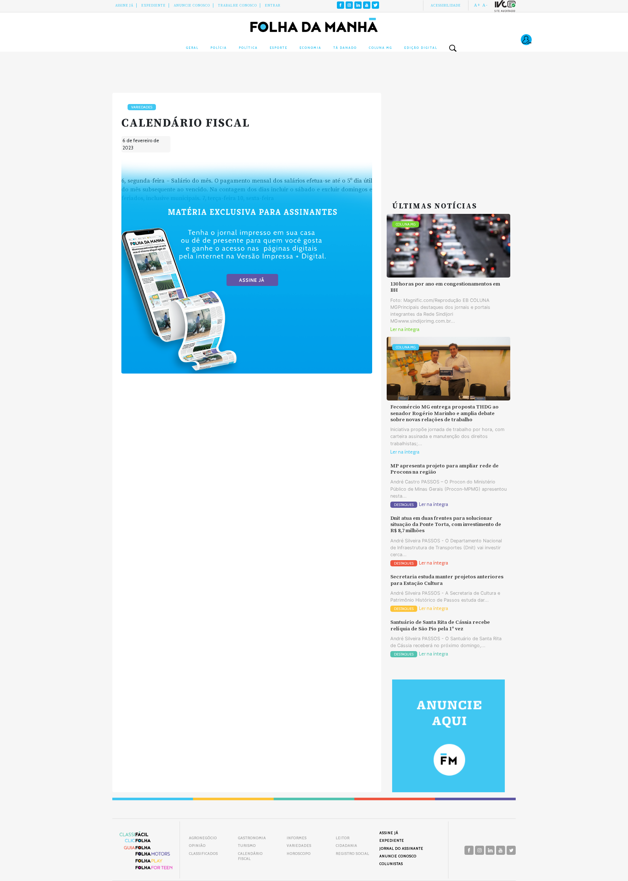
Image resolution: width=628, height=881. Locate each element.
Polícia (218, 47)
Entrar (273, 5)
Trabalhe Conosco (237, 5)
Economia (310, 47)
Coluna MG (380, 47)
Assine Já (124, 5)
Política (248, 47)
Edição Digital (420, 47)
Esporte (278, 47)
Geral (192, 47)
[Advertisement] (448, 138)
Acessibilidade (446, 5)
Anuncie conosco (192, 5)
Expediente (153, 5)
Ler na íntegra (404, 329)
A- (485, 5)
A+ (477, 5)
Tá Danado (345, 47)
